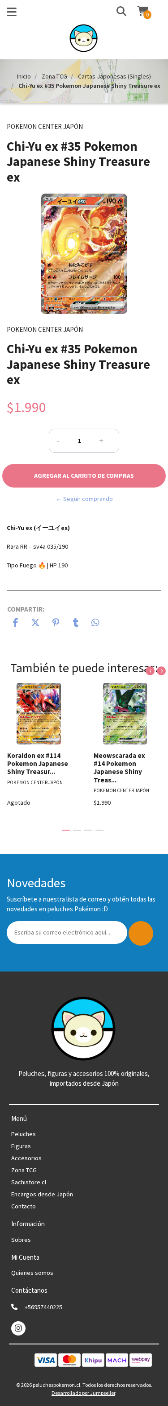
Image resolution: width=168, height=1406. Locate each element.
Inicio (24, 76)
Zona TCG (54, 76)
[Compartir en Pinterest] (55, 624)
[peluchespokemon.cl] (84, 41)
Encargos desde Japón (42, 1194)
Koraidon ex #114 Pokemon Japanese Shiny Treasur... (37, 763)
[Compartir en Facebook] (15, 624)
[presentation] (150, 670)
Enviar (141, 933)
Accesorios (26, 1158)
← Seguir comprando (84, 499)
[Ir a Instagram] (18, 1328)
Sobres (21, 1240)
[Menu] (12, 14)
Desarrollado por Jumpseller (83, 1392)
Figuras (21, 1146)
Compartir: (25, 609)
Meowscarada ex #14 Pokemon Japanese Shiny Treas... (119, 767)
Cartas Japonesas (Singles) (114, 76)
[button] (112, 11)
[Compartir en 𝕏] (35, 624)
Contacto (23, 1206)
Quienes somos (32, 1273)
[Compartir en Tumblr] (76, 624)
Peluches (23, 1134)
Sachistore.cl (28, 1182)
